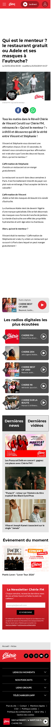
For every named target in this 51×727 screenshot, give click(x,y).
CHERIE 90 (27, 384)
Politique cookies (29, 709)
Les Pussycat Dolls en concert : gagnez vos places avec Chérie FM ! (24, 461)
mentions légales (11, 625)
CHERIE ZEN (28, 351)
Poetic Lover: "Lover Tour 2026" (18, 574)
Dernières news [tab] (14, 423)
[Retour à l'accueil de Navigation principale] (12, 4)
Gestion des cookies (25, 714)
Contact (23, 706)
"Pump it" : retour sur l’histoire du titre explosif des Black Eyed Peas (24, 494)
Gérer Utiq (39, 711)
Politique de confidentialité (19, 711)
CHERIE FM (27, 335)
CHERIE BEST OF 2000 (25, 305)
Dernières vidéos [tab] (37, 423)
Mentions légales (37, 706)
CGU (16, 709)
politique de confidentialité (27, 625)
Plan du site (11, 706)
